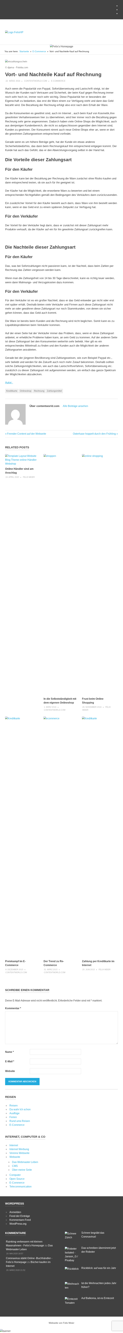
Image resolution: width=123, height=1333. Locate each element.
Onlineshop (25, 391)
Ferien (13, 1117)
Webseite (14, 1157)
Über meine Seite (22, 1169)
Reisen (13, 1105)
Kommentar (13, 1008)
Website (10, 1071)
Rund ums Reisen (19, 1121)
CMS (15, 1166)
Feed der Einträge (19, 1216)
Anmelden (15, 1212)
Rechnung (39, 391)
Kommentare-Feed (20, 1220)
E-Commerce (58, 81)
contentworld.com (35, 81)
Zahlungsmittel (54, 391)
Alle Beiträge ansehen (75, 406)
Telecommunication (20, 1186)
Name (9, 1052)
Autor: (9, 382)
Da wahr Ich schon (20, 1109)
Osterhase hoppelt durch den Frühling (94, 433)
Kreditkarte (11, 391)
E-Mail (9, 1061)
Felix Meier (29, 477)
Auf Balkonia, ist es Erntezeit (97, 1298)
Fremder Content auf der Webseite (26, 433)
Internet (13, 1145)
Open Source (17, 1178)
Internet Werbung (19, 1149)
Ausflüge (14, 1113)
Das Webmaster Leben (25, 1162)
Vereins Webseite (19, 1153)
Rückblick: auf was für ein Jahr (98, 1268)
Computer (15, 1175)
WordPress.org (17, 1223)
